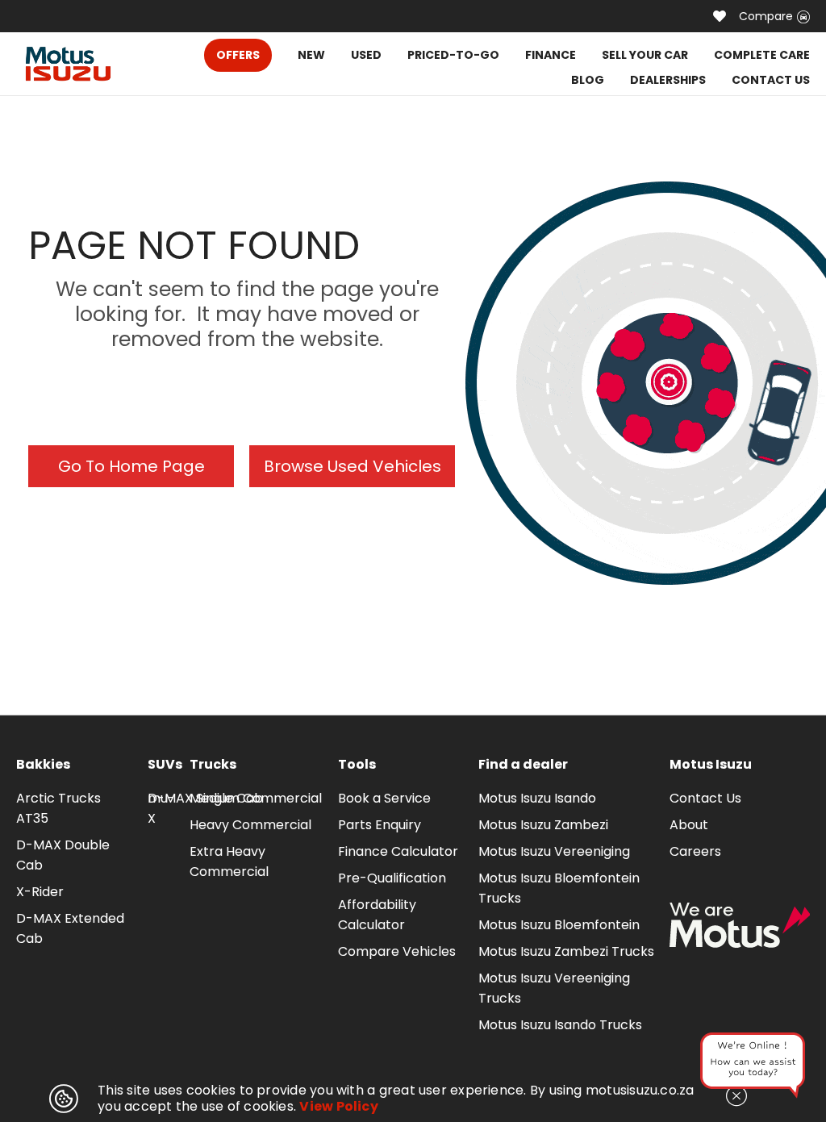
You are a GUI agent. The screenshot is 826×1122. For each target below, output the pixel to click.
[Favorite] (719, 16)
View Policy (338, 1106)
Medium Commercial (256, 798)
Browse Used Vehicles (352, 466)
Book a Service (384, 798)
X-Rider (40, 891)
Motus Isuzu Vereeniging (554, 851)
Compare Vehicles (397, 951)
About (689, 824)
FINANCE (550, 55)
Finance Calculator (398, 851)
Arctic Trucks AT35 (58, 808)
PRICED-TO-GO (453, 55)
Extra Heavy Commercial (229, 861)
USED (366, 55)
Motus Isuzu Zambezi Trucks (566, 951)
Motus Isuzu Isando (537, 798)
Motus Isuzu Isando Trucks (560, 1025)
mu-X (161, 808)
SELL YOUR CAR (645, 55)
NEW (311, 55)
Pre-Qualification (392, 878)
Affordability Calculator (377, 914)
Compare (766, 16)
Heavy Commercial (250, 824)
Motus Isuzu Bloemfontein (559, 925)
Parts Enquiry (379, 824)
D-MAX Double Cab (63, 855)
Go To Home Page (131, 466)
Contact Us (705, 798)
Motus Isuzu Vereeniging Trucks (554, 988)
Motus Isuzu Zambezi (543, 824)
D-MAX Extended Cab (70, 928)
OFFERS (238, 55)
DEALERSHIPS (668, 80)
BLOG (587, 80)
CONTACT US (771, 80)
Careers (695, 851)
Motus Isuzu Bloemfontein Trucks (559, 888)
